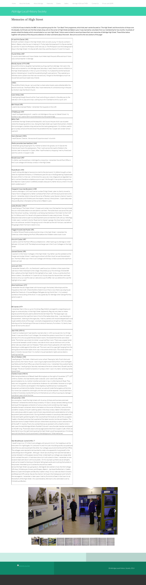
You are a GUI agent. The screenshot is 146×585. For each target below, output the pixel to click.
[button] (73, 511)
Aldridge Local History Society (28, 11)
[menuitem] (14, 4)
